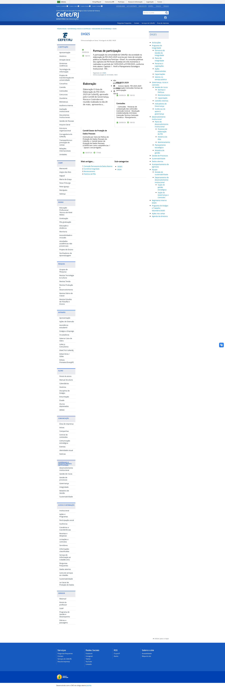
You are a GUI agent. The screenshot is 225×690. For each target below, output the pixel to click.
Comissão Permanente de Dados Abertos (98, 166)
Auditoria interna (66, 105)
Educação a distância (63, 227)
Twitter (88, 659)
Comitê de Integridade (91, 169)
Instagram (89, 656)
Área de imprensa (163, 23)
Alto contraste (132, 6)
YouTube (89, 662)
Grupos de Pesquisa (63, 270)
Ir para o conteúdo (62, 6)
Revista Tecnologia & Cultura (66, 276)
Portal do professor (63, 603)
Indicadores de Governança (101, 29)
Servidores (63, 545)
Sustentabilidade (66, 497)
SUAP (61, 608)
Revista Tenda (64, 281)
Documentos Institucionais (64, 116)
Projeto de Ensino (66, 249)
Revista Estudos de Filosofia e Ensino (65, 301)
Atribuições (156, 42)
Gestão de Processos (160, 156)
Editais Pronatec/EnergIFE (66, 361)
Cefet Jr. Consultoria (63, 345)
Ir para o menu (74, 6)
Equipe (154, 169)
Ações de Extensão (66, 321)
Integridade (64, 487)
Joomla (88, 685)
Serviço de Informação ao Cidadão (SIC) (65, 557)
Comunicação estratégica (64, 442)
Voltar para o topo (161, 638)
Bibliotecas (63, 102)
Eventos (62, 447)
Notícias (62, 454)
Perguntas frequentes (124, 23)
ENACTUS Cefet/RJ (66, 350)
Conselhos (63, 84)
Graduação (63, 218)
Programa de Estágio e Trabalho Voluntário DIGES (160, 208)
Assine (116, 656)
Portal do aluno (65, 376)
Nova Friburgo (65, 183)
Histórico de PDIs (90, 174)
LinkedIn (89, 664)
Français (166, 6)
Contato (136, 23)
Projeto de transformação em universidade (66, 77)
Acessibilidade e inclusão (65, 236)
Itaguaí (62, 176)
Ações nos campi (158, 213)
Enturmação (64, 397)
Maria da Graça (65, 179)
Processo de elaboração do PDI (162, 131)
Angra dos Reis (65, 172)
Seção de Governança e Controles (163, 195)
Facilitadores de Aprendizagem (65, 254)
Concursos (63, 94)
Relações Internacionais (65, 149)
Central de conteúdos (63, 436)
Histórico (62, 56)
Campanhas (64, 431)
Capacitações (160, 74)
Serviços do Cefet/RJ (148, 23)
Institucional (64, 510)
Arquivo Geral (64, 125)
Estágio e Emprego (66, 331)
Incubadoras (64, 335)
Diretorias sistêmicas (63, 64)
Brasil (63, 2)
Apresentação (64, 52)
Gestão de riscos (65, 474)
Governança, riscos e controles (79, 29)
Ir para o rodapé (97, 6)
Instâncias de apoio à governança (160, 111)
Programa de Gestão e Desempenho (64, 614)
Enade (61, 400)
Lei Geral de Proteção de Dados (66, 583)
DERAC (62, 410)
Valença (62, 194)
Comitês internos (161, 101)
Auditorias (63, 524)
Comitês (62, 87)
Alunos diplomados (64, 405)
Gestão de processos (63, 478)
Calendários (64, 383)
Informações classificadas (64, 550)
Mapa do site (143, 6)
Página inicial (61, 29)
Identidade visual (66, 450)
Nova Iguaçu (64, 186)
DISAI (119, 169)
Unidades (63, 154)
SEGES (119, 166)
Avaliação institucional (64, 110)
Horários (62, 387)
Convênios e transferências (65, 528)
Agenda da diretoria (160, 216)
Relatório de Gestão (64, 492)
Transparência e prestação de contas (65, 142)
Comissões (63, 91)
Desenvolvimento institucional (66, 469)
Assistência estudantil (63, 326)
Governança (64, 483)
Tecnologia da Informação (64, 70)
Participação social (66, 520)
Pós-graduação (65, 222)
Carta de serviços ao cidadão (66, 574)
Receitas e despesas (63, 534)
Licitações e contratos (63, 540)
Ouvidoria (63, 98)
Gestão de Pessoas (66, 121)
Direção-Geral (64, 60)
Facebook (89, 654)
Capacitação (162, 98)
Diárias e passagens (63, 621)
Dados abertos (65, 569)
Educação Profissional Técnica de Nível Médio (65, 211)
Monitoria (63, 232)
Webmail (62, 599)
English (158, 6)
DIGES (104, 73)
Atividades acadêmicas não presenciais (65, 243)
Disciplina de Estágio (64, 392)
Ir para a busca (85, 6)
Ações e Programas (63, 515)
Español (150, 6)
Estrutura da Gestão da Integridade (160, 52)
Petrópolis (63, 190)
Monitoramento (89, 171)
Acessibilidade (120, 6)
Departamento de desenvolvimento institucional (162, 179)
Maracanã (63, 168)
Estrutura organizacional (65, 129)
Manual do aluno (66, 380)
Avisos (61, 427)
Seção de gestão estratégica (162, 187)
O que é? (117, 654)
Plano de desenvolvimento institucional (161, 124)
